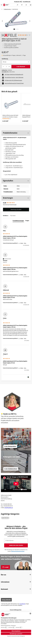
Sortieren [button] (5, 215)
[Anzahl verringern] (3, 66)
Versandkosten (22, 604)
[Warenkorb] (30, 4)
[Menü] (1, 4)
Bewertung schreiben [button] (16, 209)
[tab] (18, 221)
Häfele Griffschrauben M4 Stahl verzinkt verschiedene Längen (10, 116)
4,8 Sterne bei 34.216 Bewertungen (13, 80)
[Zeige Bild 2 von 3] (16, 29)
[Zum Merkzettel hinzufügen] (29, 35)
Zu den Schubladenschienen (10, 469)
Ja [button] (19, 243)
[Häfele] (9, 35)
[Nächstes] (29, 21)
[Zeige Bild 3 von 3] (17, 29)
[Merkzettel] (21, 4)
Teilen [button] (25, 243)
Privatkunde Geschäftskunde (22, 2)
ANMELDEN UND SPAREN (16, 545)
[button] (23, 35)
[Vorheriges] (2, 21)
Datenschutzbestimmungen (17, 551)
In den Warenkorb (21, 66)
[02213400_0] (16, 19)
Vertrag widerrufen (6, 600)
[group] (11, 108)
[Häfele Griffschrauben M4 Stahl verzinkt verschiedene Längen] (11, 104)
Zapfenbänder (5, 518)
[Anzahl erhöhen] (9, 66)
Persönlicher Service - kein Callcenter (14, 77)
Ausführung (5, 59)
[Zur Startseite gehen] (6, 5)
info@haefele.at (9, 507)
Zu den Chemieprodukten (10, 446)
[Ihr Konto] (26, 4)
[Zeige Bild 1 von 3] (14, 29)
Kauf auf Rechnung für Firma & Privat (14, 83)
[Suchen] (17, 4)
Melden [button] (21, 243)
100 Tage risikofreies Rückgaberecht (14, 74)
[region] (16, 21)
